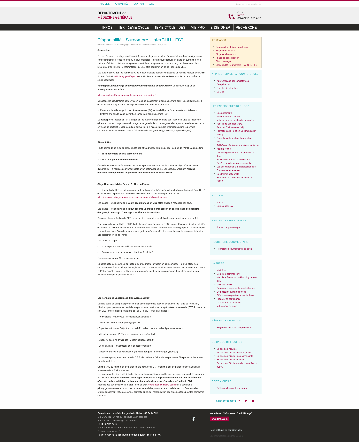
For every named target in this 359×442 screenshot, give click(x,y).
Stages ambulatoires (226, 54)
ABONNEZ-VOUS (219, 419)
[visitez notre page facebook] (193, 420)
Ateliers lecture (224, 148)
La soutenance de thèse (229, 302)
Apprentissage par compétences (233, 80)
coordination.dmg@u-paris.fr (162, 384)
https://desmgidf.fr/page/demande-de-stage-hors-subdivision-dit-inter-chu (133, 197)
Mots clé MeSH (224, 284)
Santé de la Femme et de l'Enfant (233, 159)
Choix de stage (223, 61)
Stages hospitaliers (225, 50)
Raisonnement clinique (228, 116)
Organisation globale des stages (232, 47)
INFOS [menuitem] (107, 27)
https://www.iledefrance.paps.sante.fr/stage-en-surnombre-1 (126, 95)
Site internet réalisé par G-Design (226, 435)
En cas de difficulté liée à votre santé (235, 355)
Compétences (224, 84)
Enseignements (224, 112)
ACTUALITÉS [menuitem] (121, 3)
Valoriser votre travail (227, 306)
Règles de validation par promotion (234, 327)
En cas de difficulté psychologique (234, 352)
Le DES (221, 91)
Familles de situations (227, 88)
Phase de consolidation (227, 57)
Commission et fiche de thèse (231, 291)
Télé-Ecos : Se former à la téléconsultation (238, 145)
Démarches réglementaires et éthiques (236, 288)
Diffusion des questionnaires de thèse (235, 295)
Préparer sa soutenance (229, 298)
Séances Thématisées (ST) (230, 127)
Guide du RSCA (225, 205)
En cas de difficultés (227, 348)
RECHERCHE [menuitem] (246, 27)
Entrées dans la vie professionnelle (234, 163)
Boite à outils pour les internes (232, 388)
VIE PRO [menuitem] (198, 27)
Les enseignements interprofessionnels (236, 166)
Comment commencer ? (228, 273)
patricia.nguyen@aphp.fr (126, 76)
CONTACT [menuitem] (139, 3)
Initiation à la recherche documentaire (235, 120)
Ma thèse (221, 270)
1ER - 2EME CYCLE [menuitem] (133, 27)
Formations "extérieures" (229, 170)
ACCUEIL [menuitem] (105, 3)
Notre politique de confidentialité (226, 430)
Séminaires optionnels (228, 173)
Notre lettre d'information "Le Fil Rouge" (231, 413)
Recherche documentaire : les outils (234, 248)
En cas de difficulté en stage (231, 359)
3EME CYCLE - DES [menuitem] (169, 27)
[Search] (260, 4)
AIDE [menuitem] (152, 3)
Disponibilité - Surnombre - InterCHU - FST (237, 64)
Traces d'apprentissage (228, 227)
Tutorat (220, 202)
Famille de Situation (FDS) (230, 123)
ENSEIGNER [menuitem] (220, 27)
